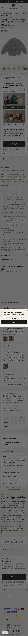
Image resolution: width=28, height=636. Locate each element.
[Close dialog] (27, 310)
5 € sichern (14, 322)
